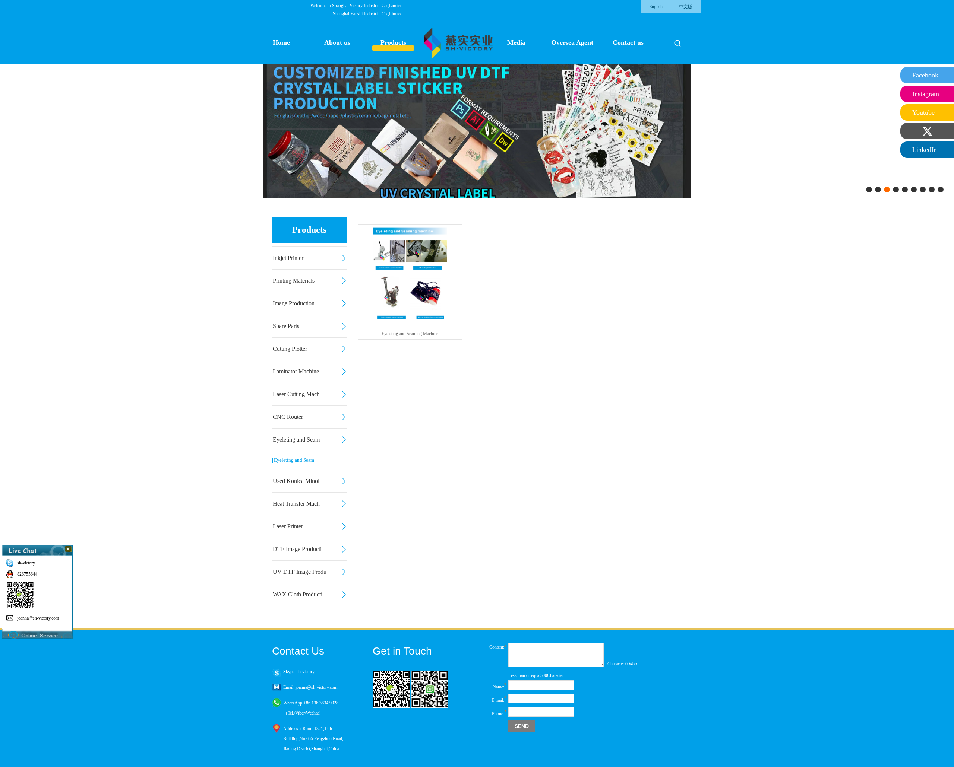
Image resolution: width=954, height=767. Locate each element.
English (656, 6)
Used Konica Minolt (297, 481)
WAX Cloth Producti (297, 594)
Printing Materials (294, 280)
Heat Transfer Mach (296, 503)
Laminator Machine (296, 371)
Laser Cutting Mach (296, 394)
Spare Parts (286, 326)
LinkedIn (924, 149)
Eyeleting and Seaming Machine (410, 333)
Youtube (923, 112)
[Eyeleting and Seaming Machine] (410, 321)
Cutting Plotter (290, 349)
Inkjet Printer (288, 258)
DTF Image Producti (297, 549)
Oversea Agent (572, 42)
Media (516, 42)
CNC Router (288, 417)
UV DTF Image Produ (299, 572)
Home (281, 42)
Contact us (628, 42)
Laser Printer (288, 526)
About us (337, 42)
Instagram (925, 94)
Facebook (925, 75)
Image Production (294, 303)
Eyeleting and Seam (296, 439)
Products (393, 42)
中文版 (685, 6)
